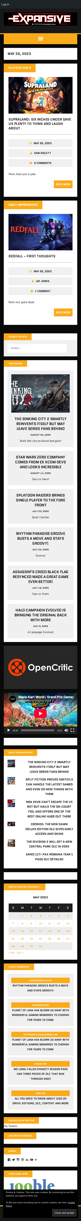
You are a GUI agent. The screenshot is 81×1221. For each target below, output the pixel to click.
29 (22, 946)
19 (58, 931)
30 (31, 946)
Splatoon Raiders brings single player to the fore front (40, 500)
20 (67, 931)
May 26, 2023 (43, 143)
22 (22, 938)
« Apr (11, 952)
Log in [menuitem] (5, 4)
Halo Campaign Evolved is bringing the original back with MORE (40, 615)
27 (67, 938)
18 (49, 931)
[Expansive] (40, 19)
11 (49, 923)
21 (13, 938)
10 (40, 923)
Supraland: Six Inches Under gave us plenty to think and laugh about (39, 124)
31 (40, 946)
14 (13, 931)
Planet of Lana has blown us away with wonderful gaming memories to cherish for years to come (40, 1015)
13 (67, 923)
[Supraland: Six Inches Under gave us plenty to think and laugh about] (40, 111)
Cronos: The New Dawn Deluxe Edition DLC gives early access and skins (49, 829)
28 (13, 946)
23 (31, 938)
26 (58, 938)
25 (49, 938)
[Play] (9, 730)
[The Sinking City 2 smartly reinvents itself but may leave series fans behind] (40, 410)
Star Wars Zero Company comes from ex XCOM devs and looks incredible (40, 462)
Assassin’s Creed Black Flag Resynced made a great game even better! (41, 576)
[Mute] (66, 730)
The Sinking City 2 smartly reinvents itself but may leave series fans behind (41, 423)
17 (40, 931)
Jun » (20, 952)
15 (22, 931)
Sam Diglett (42, 153)
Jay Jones (42, 281)
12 (58, 923)
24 (40, 938)
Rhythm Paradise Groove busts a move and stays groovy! (40, 538)
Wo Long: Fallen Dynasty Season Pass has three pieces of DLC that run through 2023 (41, 1074)
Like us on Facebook (20, 1135)
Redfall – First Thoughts (31, 256)
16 (31, 931)
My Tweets (11, 1126)
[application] (40, 713)
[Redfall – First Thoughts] (40, 248)
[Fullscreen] (72, 730)
